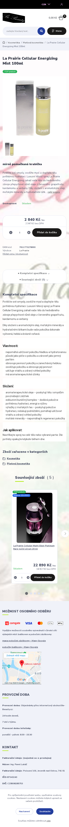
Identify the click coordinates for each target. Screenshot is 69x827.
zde (49, 820)
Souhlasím (44, 811)
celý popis (54, 192)
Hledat (41, 31)
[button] (26, 593)
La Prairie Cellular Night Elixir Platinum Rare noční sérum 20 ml (33, 547)
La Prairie (24, 250)
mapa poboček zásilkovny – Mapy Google (24, 640)
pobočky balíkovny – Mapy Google (20, 647)
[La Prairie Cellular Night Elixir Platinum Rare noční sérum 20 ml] (34, 518)
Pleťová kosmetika (33, 42)
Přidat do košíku (47, 232)
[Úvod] (14, 18)
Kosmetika (14, 42)
